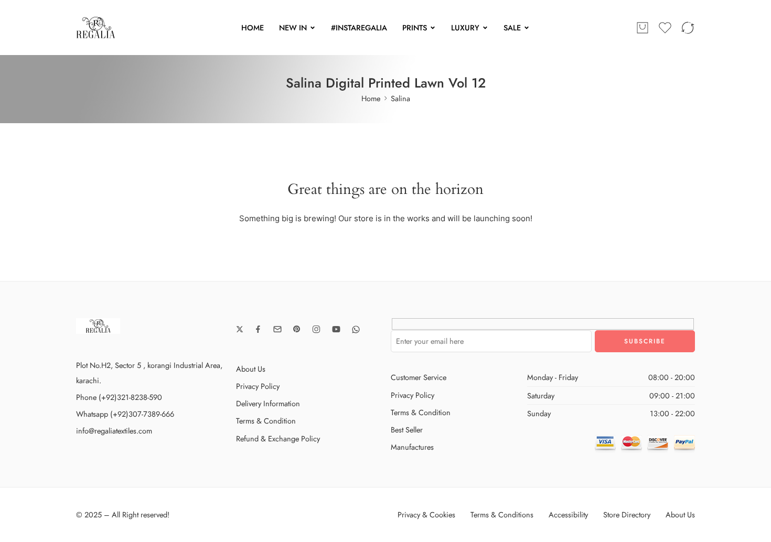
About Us (250, 368)
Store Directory (626, 514)
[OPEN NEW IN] (312, 27)
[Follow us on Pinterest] (297, 329)
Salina (400, 98)
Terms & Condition (266, 420)
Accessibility (568, 514)
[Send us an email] (277, 329)
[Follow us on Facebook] (258, 329)
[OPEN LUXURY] (485, 27)
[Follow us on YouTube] (336, 329)
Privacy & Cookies (426, 514)
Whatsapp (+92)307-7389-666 (125, 413)
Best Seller (407, 429)
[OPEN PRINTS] (433, 27)
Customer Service (418, 377)
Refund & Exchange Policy (278, 438)
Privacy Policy (258, 386)
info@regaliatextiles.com (114, 430)
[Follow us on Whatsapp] (355, 329)
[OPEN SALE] (526, 27)
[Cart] (642, 27)
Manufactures (412, 446)
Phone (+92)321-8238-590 (119, 397)
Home (370, 98)
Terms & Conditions (501, 514)
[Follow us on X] (239, 329)
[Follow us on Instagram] (316, 329)
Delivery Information (268, 403)
